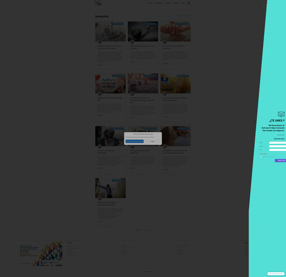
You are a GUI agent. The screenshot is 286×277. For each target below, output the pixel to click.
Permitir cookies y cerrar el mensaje (134, 141)
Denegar (152, 141)
